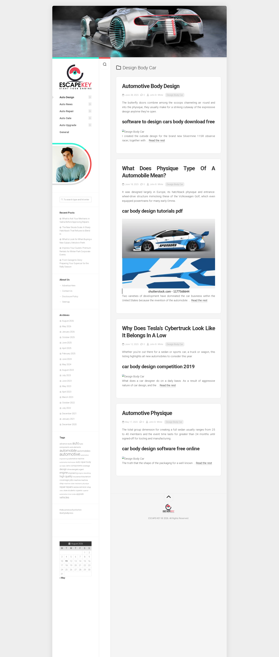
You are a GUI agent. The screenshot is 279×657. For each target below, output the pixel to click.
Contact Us (67, 291)
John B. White (156, 95)
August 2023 (68, 370)
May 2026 (66, 326)
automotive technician (68, 462)
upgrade (80, 494)
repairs (69, 487)
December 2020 (69, 424)
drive (69, 469)
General (64, 132)
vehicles (64, 497)
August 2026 (68, 321)
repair (62, 487)
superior (79, 490)
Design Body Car (175, 95)
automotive (70, 454)
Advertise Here (68, 285)
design (63, 469)
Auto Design (67, 97)
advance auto (66, 444)
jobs (71, 480)
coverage (86, 466)
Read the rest (157, 140)
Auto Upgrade (68, 125)
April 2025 (66, 348)
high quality (66, 476)
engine (64, 472)
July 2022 (66, 408)
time (69, 494)
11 (66, 561)
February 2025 (68, 353)
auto (76, 443)
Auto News (66, 104)
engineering (73, 473)
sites (61, 491)
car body (62, 466)
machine (77, 480)
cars (68, 466)
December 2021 (69, 413)
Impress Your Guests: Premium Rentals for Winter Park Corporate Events (75, 251)
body (88, 462)
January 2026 (68, 332)
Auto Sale (65, 118)
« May (62, 578)
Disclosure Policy (70, 296)
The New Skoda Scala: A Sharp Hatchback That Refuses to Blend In (75, 230)
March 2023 (67, 397)
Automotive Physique (147, 413)
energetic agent (77, 469)
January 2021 (68, 419)
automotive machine (76, 459)
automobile (68, 450)
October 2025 (68, 337)
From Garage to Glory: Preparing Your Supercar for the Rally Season (74, 263)
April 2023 (66, 392)
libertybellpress (66, 513)
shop (89, 487)
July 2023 (66, 375)
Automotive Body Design (150, 86)
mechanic (78, 484)
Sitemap (66, 302)
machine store (69, 484)
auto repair (81, 462)
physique (85, 484)
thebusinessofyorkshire (70, 510)
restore (76, 487)
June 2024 (67, 359)
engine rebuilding (84, 473)
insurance (77, 477)
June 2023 (67, 381)
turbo (74, 494)
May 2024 (66, 364)
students (71, 490)
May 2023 (66, 386)
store (65, 490)
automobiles (83, 451)
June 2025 (67, 343)
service (82, 487)
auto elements (75, 447)
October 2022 (68, 402)
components (76, 466)
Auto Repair (67, 111)
